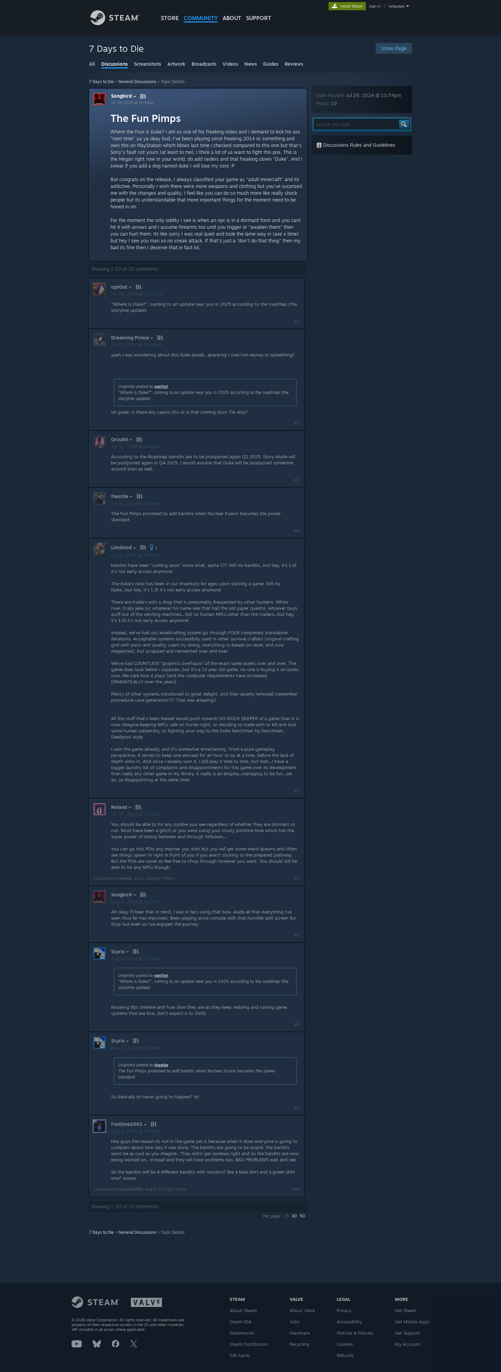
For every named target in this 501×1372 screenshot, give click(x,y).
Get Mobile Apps (412, 1321)
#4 (296, 530)
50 (302, 1215)
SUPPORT (258, 18)
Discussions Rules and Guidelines (358, 145)
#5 (296, 790)
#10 (295, 1189)
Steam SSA (241, 1321)
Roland (125, 878)
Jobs (294, 1321)
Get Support (407, 1333)
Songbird (121, 96)
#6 (296, 878)
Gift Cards (240, 1355)
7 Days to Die (101, 81)
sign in (374, 6)
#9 (296, 1107)
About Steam (243, 1310)
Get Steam (405, 1310)
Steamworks (242, 1333)
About (232, 18)
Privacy (344, 1310)
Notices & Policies (355, 1333)
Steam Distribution (249, 1344)
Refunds (345, 1355)
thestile (161, 1065)
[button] (154, 547)
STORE (170, 18)
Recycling (299, 1344)
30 (294, 1215)
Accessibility (349, 1321)
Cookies (345, 1344)
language (397, 6)
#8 (296, 1024)
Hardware (300, 1333)
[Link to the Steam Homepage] (115, 23)
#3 (296, 480)
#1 (296, 321)
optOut (161, 386)
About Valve (302, 1310)
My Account (408, 1344)
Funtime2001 (131, 1189)
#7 (296, 935)
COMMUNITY (201, 18)
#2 (296, 423)
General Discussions (137, 81)
